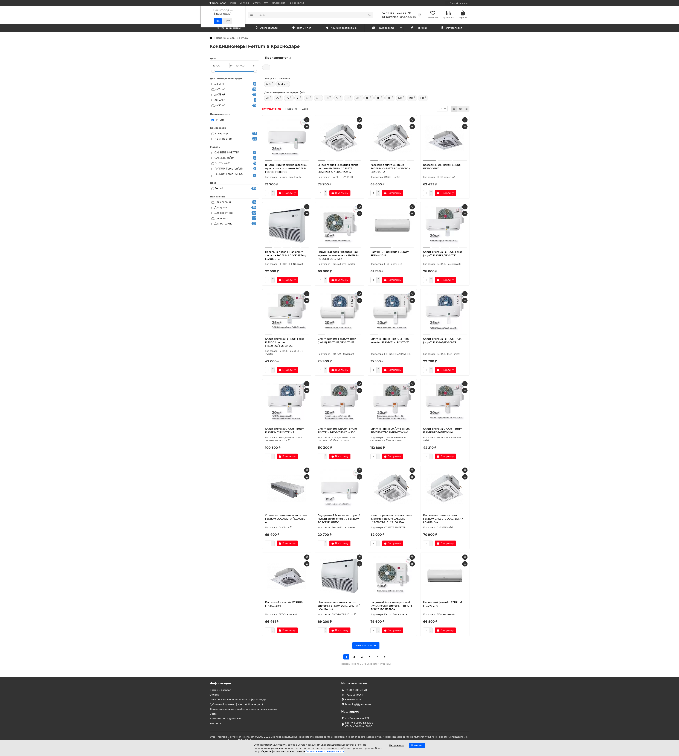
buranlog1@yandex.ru (401, 17)
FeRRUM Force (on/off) (228, 168)
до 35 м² (219, 94)
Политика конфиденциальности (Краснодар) (238, 699)
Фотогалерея (454, 27)
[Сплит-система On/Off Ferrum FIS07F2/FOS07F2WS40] (445, 402)
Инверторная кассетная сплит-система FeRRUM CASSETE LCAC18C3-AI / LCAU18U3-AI (391, 519)
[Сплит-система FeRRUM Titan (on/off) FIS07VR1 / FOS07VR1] (339, 312)
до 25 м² (219, 89)
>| (385, 656)
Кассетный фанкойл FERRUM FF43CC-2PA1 (284, 604)
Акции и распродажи (344, 27)
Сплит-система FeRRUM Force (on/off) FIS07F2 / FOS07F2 (442, 253)
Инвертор (221, 133)
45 (317, 98)
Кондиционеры (231, 27)
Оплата (257, 3)
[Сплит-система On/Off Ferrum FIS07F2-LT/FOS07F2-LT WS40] (392, 402)
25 (277, 98)
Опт (266, 3)
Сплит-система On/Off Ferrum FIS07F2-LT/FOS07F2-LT (284, 430)
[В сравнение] (306, 126)
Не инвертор (223, 138)
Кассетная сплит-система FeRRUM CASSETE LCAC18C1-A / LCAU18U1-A (443, 519)
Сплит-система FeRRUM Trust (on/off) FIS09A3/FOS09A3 (442, 340)
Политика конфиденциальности (324, 751)
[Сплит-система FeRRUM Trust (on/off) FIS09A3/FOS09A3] (445, 312)
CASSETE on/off (224, 157)
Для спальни (222, 202)
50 (327, 98)
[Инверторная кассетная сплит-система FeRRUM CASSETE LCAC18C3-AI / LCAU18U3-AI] (392, 488)
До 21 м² (219, 83)
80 (367, 98)
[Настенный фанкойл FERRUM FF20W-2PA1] (392, 225)
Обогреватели (269, 27)
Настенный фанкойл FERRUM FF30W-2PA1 (442, 604)
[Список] (460, 109)
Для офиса (221, 218)
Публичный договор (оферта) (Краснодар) (236, 704)
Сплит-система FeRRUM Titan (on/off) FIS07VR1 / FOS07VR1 (337, 340)
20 (267, 98)
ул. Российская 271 (357, 718)
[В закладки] (306, 119)
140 (411, 98)
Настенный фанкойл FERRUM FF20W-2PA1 (389, 253)
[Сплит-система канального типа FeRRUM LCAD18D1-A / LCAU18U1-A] (287, 488)
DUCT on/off (222, 163)
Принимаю (417, 745)
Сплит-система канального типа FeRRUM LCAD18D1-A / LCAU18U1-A (286, 519)
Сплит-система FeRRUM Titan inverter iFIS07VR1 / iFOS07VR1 (389, 340)
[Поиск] (369, 15)
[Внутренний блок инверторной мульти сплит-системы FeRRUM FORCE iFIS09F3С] (287, 138)
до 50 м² (219, 105)
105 (389, 98)
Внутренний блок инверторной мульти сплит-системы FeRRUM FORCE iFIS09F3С (286, 168)
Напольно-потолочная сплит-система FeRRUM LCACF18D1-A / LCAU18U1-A (285, 255)
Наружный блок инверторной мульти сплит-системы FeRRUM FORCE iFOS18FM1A (391, 606)
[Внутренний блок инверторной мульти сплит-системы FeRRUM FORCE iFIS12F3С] (339, 488)
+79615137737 (353, 699)
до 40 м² (219, 99)
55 (337, 98)
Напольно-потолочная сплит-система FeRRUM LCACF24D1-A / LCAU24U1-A (338, 606)
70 (357, 98)
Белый (218, 188)
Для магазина (223, 223)
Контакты (216, 723)
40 (307, 98)
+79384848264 (354, 694)
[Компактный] (466, 109)
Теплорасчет (278, 3)
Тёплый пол (304, 27)
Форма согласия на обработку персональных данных (243, 709)
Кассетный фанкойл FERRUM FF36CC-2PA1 (442, 166)
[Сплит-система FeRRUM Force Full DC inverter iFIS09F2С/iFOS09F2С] (287, 312)
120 (400, 98)
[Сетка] (454, 109)
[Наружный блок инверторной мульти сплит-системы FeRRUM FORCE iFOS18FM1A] (392, 575)
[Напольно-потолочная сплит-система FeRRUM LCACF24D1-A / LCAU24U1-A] (339, 575)
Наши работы (385, 27)
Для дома (220, 207)
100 (378, 98)
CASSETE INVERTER (226, 152)
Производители (297, 3)
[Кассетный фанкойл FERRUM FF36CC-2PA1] (445, 138)
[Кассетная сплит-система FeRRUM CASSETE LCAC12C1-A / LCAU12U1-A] (392, 138)
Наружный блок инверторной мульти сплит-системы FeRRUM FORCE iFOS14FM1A (338, 255)
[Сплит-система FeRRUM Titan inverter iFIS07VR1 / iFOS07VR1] (392, 312)
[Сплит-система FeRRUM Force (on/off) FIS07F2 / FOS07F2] (445, 225)
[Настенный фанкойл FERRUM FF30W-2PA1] (445, 575)
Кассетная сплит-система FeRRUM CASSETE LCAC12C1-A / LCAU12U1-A (390, 168)
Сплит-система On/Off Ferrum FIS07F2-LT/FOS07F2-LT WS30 (337, 430)
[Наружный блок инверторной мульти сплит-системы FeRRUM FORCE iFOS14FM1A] (339, 225)
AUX (268, 84)
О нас (233, 3)
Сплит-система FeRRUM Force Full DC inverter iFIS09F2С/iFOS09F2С (284, 342)
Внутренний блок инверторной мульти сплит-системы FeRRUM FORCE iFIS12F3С (339, 519)
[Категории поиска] (251, 15)
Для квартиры (223, 212)
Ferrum (219, 119)
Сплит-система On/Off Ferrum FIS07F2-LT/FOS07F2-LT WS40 (390, 430)
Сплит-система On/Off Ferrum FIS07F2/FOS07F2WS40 (442, 430)
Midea (282, 84)
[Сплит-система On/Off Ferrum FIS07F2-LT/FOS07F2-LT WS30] (339, 402)
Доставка (244, 3)
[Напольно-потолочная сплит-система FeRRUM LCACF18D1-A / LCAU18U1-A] (287, 225)
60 (347, 98)
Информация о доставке (225, 718)
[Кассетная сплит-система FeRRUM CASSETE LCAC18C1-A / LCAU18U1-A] (445, 488)
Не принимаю (396, 745)
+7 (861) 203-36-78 (398, 12)
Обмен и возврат (220, 689)
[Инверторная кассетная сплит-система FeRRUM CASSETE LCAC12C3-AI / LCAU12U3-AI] (339, 138)
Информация (220, 683)
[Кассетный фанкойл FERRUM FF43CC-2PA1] (287, 575)
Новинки (421, 27)
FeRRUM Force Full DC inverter (228, 175)
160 (422, 98)
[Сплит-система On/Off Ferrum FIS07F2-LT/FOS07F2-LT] (287, 402)
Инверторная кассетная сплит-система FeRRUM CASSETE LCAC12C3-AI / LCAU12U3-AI (338, 168)
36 (297, 98)
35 (287, 98)
